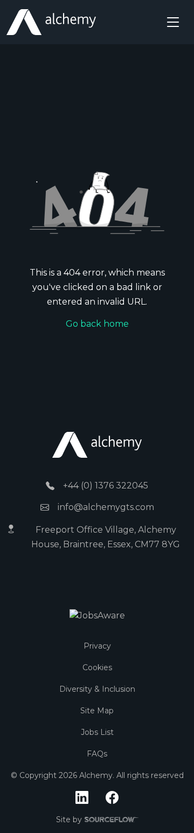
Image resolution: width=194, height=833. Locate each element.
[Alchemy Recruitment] (51, 22)
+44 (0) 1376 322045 (105, 485)
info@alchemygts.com (106, 507)
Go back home (97, 324)
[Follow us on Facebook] (112, 798)
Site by (97, 820)
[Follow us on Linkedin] (82, 798)
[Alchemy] (97, 444)
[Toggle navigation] (173, 22)
